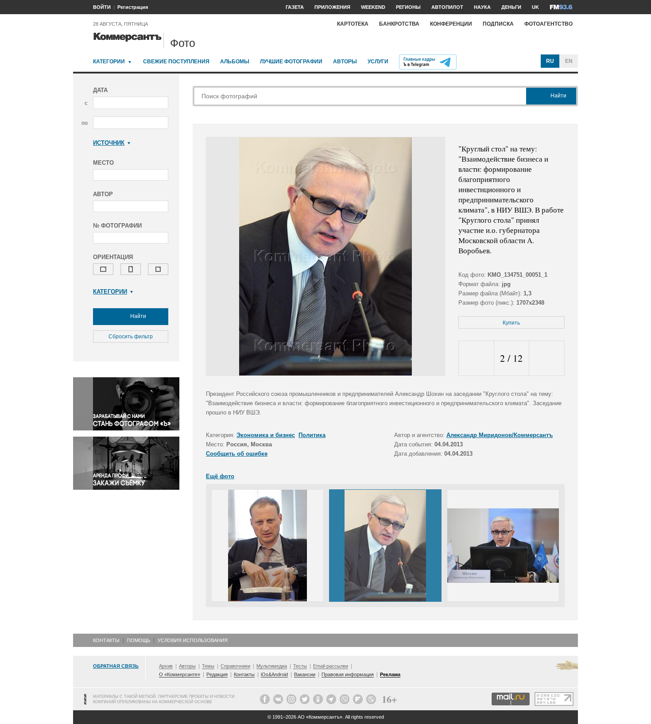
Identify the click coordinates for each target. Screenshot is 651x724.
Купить (511, 323)
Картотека (352, 24)
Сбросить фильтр (130, 336)
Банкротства (399, 24)
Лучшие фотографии (291, 61)
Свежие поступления (176, 61)
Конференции (451, 24)
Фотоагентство (548, 24)
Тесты (300, 666)
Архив (166, 666)
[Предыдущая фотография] (476, 358)
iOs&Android (274, 674)
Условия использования (193, 640)
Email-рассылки (330, 666)
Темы (208, 666)
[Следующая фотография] (546, 358)
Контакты (106, 640)
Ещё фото (220, 476)
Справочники (235, 666)
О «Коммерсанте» (179, 674)
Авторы (345, 61)
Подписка (498, 24)
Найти (137, 316)
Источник (108, 142)
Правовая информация (348, 674)
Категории (109, 61)
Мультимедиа (271, 666)
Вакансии (304, 674)
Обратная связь (116, 666)
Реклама (390, 674)
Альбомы (234, 61)
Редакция (217, 674)
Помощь (138, 640)
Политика (312, 435)
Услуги (378, 61)
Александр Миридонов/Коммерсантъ (499, 435)
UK (535, 7)
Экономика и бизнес (265, 435)
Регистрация (132, 7)
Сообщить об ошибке (236, 453)
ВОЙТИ (102, 7)
